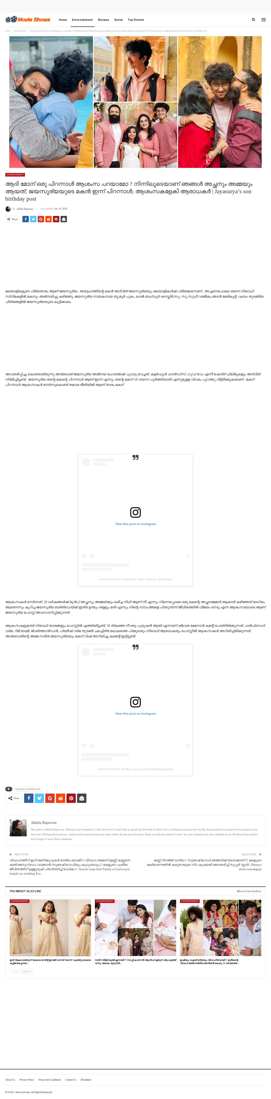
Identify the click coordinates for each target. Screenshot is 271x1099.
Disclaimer (86, 1079)
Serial (118, 19)
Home (63, 19)
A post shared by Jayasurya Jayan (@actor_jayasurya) (135, 579)
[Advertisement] (135, 256)
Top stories (136, 19)
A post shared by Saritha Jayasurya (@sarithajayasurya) (135, 769)
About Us (10, 1079)
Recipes (103, 19)
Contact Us (70, 1079)
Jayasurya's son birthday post (27, 789)
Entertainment (82, 19)
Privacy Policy (26, 1079)
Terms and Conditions (49, 1079)
